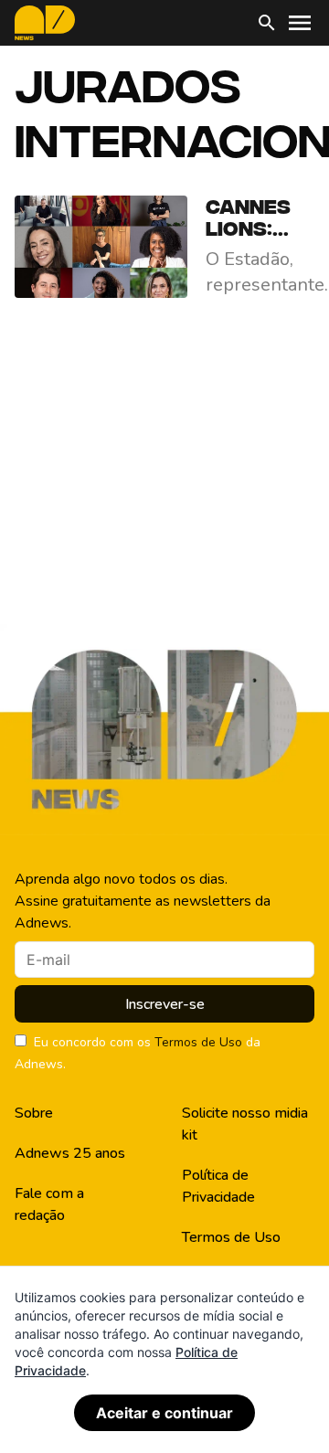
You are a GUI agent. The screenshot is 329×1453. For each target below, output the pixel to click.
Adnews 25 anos (70, 1153)
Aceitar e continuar (164, 1413)
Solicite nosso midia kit (245, 1124)
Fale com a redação (49, 1204)
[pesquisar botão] (267, 23)
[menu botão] (299, 22)
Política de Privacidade (218, 1186)
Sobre (34, 1113)
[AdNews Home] (45, 22)
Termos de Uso (198, 1042)
